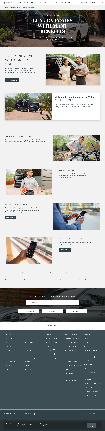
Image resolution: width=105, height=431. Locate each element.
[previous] (49, 126)
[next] (56, 126)
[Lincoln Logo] (7, 3)
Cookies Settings (92, 425)
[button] (23, 2)
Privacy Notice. (43, 425)
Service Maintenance (15, 7)
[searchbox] (54, 302)
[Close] (98, 425)
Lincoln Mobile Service (29, 7)
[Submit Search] (28, 302)
